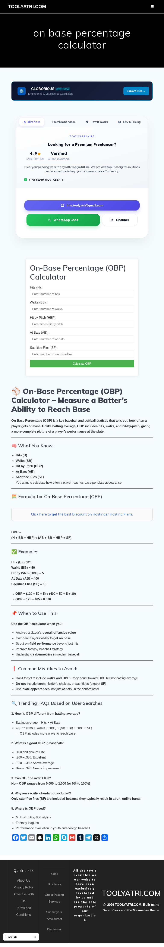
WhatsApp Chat (66, 220)
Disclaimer (54, 929)
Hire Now (34, 122)
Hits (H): (36, 287)
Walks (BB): (38, 302)
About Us (23, 880)
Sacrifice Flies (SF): (43, 347)
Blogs (54, 873)
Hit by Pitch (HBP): (43, 317)
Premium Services (64, 122)
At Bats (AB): (39, 332)
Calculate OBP (82, 363)
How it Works (99, 122)
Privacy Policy (24, 887)
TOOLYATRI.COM (27, 6)
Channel (122, 220)
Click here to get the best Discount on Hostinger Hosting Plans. (82, 514)
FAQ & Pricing (132, 122)
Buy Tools (54, 884)
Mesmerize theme (146, 910)
